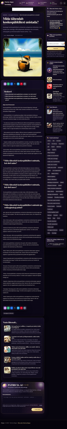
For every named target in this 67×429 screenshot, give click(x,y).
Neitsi (61, 194)
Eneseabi (59, 140)
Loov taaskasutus (57, 170)
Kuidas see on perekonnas (53, 161)
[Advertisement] (22, 9)
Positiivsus (50, 209)
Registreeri (56, 48)
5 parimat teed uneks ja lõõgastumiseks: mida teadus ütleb (26, 337)
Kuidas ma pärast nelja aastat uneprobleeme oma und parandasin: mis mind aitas (26, 368)
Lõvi (48, 173)
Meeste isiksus (55, 173)
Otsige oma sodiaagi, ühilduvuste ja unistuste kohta (56, 244)
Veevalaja (54, 233)
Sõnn (61, 215)
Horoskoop (54, 143)
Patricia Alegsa (10, 35)
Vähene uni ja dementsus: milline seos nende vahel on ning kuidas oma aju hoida (26, 347)
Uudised (61, 230)
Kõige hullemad (51, 152)
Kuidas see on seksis (52, 164)
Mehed (61, 182)
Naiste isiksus (51, 191)
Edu (53, 140)
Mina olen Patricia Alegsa (55, 8)
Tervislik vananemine (52, 224)
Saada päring (37, 409)
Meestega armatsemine (53, 182)
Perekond (59, 206)
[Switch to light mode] (61, 3)
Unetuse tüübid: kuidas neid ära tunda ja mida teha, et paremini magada (26, 358)
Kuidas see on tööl (52, 167)
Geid (49, 143)
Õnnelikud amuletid (59, 197)
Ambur (49, 140)
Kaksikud (59, 146)
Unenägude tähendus (13, 15)
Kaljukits (54, 149)
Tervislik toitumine (52, 221)
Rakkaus (49, 215)
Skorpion (56, 215)
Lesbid (49, 170)
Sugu (54, 218)
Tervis (58, 218)
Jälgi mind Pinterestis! (9, 104)
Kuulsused (60, 167)
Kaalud (53, 146)
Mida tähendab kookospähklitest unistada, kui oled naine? (21, 94)
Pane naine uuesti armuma (54, 203)
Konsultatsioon (7, 394)
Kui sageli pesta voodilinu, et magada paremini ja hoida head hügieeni (26, 327)
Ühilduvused (50, 227)
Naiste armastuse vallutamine (54, 188)
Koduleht (5, 15)
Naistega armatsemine (53, 194)
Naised (59, 185)
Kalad (49, 149)
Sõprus (49, 218)
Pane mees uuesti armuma (54, 200)
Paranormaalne (51, 206)
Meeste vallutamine (52, 179)
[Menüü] (64, 3)
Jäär (48, 146)
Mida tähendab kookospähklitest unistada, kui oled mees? (20, 96)
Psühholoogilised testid (53, 212)
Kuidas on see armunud (53, 155)
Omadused (50, 197)
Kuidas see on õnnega (53, 158)
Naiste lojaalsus (59, 191)
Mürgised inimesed (52, 185)
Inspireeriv (61, 143)
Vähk (49, 233)
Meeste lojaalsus (51, 176)
